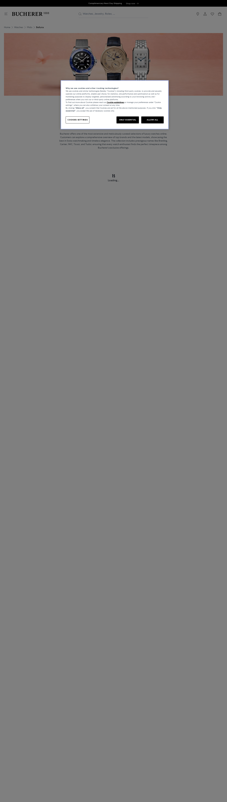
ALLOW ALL (152, 120)
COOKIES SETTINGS (77, 120)
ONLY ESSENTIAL (127, 120)
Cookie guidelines (115, 102)
